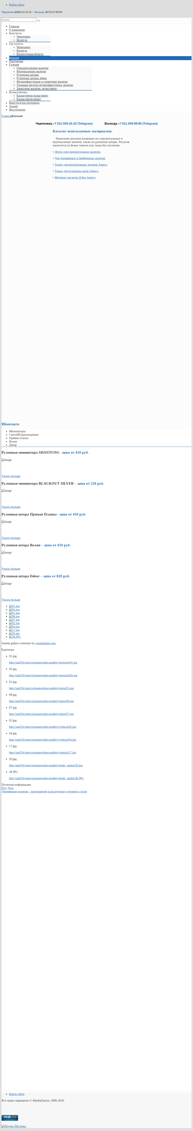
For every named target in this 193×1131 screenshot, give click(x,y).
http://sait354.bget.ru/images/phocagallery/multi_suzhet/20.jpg (46, 765)
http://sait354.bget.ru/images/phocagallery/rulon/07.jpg (41, 714)
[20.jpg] (14, 633)
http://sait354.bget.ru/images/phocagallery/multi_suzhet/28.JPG (46, 778)
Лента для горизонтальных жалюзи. (78, 151)
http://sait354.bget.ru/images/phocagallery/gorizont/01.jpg (43, 662)
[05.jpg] (14, 609)
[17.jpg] (14, 630)
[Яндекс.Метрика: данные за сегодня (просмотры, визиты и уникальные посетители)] (14, 1126)
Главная (7, 116)
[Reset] (38, 20)
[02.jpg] (14, 623)
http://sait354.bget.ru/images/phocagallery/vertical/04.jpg (42, 739)
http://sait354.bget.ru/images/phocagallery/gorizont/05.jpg (43, 675)
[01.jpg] (14, 606)
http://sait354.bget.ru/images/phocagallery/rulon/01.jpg (41, 688)
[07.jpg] (14, 619)
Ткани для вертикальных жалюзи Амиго (81, 164)
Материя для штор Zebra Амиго (75, 177)
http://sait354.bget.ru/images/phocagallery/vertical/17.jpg (42, 752)
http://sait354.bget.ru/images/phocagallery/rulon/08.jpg (41, 701)
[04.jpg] (14, 626)
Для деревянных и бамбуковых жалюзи (80, 158)
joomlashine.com (45, 643)
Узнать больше (11, 476)
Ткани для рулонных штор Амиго (76, 171)
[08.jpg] (14, 616)
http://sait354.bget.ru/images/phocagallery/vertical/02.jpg (42, 726)
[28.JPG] (15, 636)
